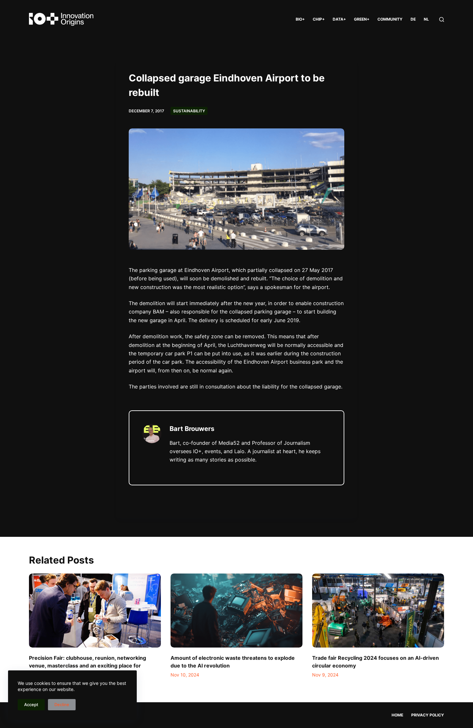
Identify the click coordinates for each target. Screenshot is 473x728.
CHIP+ (319, 19)
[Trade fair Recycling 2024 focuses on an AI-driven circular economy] (378, 611)
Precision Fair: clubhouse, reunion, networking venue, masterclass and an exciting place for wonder (87, 666)
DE (413, 19)
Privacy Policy (427, 715)
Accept (31, 704)
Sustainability (189, 110)
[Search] (441, 19)
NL (426, 19)
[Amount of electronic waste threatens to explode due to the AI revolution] (236, 611)
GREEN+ (361, 19)
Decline (61, 704)
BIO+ (300, 19)
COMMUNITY (390, 19)
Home (397, 715)
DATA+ (339, 19)
